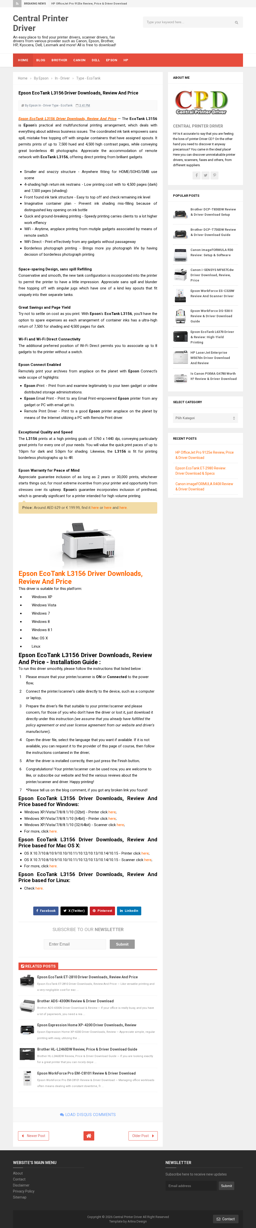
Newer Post (36, 1136)
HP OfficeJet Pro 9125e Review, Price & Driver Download (89, 3)
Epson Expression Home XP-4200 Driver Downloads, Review (86, 1025)
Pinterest (104, 911)
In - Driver (44, 105)
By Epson (31, 105)
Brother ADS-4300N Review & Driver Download (75, 1001)
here (95, 507)
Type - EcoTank (62, 105)
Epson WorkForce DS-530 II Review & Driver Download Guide (211, 316)
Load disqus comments (90, 1114)
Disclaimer (21, 1185)
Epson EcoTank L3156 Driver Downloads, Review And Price (67, 118)
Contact (19, 1179)
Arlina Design (137, 1221)
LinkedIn (131, 911)
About (18, 1173)
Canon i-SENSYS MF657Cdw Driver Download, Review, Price (212, 275)
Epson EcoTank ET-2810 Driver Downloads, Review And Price (87, 977)
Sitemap (19, 1197)
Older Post (140, 1136)
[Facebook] (196, 175)
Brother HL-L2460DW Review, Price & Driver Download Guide (87, 1049)
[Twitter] (206, 175)
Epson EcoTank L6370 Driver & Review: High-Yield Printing (212, 337)
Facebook (47, 911)
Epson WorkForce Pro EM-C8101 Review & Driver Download (86, 1073)
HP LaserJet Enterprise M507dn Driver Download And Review (210, 358)
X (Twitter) (76, 911)
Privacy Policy (23, 1191)
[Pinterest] (214, 175)
